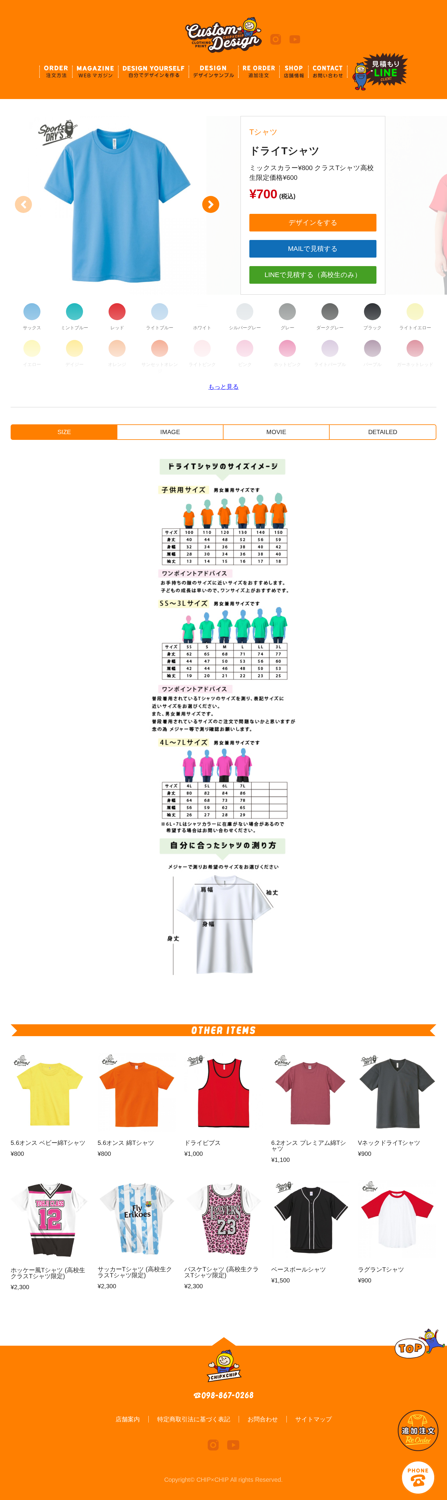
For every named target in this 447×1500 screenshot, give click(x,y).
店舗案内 (128, 1419)
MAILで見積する (313, 248)
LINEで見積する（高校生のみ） (313, 275)
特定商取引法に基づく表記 (193, 1419)
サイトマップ (313, 1419)
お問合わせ (263, 1419)
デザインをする (313, 222)
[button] (210, 204)
